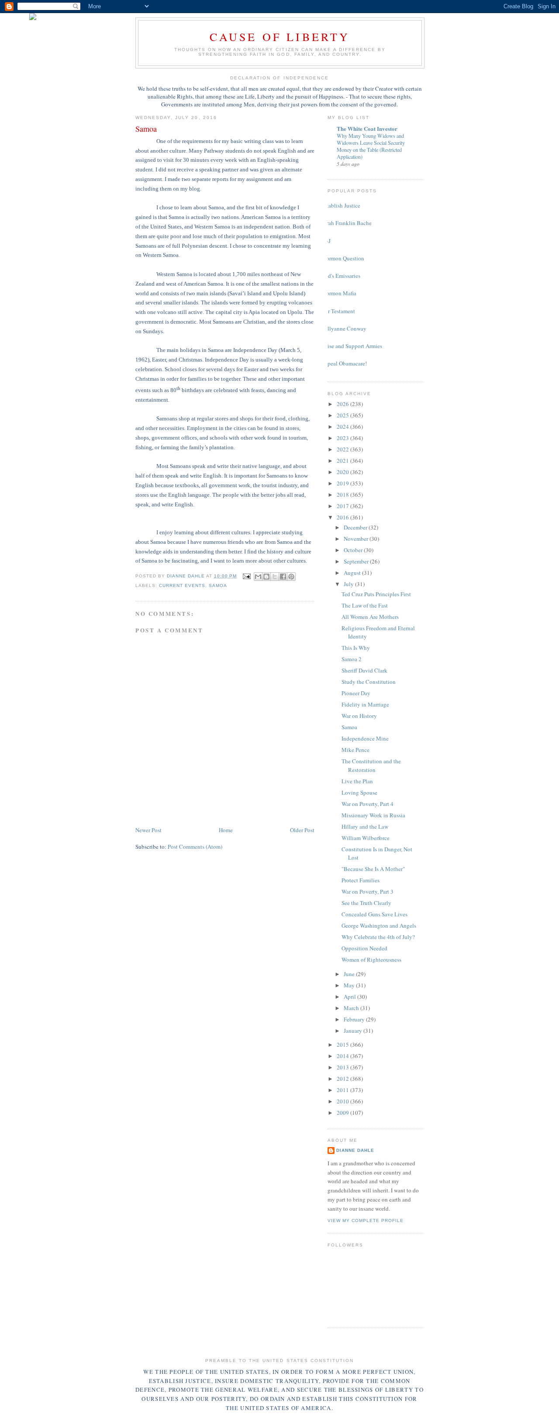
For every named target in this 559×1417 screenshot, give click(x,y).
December (356, 527)
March (352, 1008)
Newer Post (148, 830)
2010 (343, 1101)
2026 (343, 404)
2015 (343, 1044)
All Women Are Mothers (370, 617)
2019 (343, 483)
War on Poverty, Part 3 (367, 891)
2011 (343, 1090)
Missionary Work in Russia (373, 815)
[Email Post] (246, 576)
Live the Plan (357, 781)
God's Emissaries (340, 276)
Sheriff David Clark (364, 670)
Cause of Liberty (280, 36)
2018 (343, 495)
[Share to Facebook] (283, 576)
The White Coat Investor (367, 128)
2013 (343, 1067)
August (353, 573)
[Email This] (258, 576)
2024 (343, 426)
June (350, 974)
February (355, 1019)
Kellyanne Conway (343, 328)
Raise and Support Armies (351, 346)
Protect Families (361, 880)
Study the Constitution (369, 682)
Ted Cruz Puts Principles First (376, 594)
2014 (343, 1056)
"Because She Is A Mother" (373, 869)
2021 (343, 460)
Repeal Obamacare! (344, 363)
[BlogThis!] (266, 576)
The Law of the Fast (365, 605)
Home (226, 830)
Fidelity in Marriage (365, 704)
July (349, 584)
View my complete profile (366, 1220)
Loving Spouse (359, 792)
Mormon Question (342, 258)
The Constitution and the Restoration (371, 765)
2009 (343, 1113)
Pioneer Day (356, 693)
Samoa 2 (352, 659)
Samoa (218, 585)
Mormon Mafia (338, 293)
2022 (343, 449)
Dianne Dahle (355, 1150)
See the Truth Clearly (366, 903)
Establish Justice (340, 205)
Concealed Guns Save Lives (374, 914)
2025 (343, 415)
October (354, 550)
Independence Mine (365, 738)
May (350, 985)
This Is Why (356, 648)
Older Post (302, 830)
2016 (343, 517)
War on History (359, 716)
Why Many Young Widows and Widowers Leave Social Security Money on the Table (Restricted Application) (371, 146)
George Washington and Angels (379, 925)
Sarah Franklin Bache (346, 223)
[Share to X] (274, 576)
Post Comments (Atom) (195, 846)
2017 (343, 506)
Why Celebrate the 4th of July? (378, 937)
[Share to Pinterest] (291, 576)
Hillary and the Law (365, 826)
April (350, 996)
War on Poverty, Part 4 (367, 804)
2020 (343, 472)
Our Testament (338, 311)
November (356, 539)
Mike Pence (355, 750)
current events (182, 585)
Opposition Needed (364, 948)
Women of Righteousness (371, 959)
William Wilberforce (366, 838)
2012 (343, 1078)
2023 (343, 438)
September (357, 561)
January (353, 1031)
